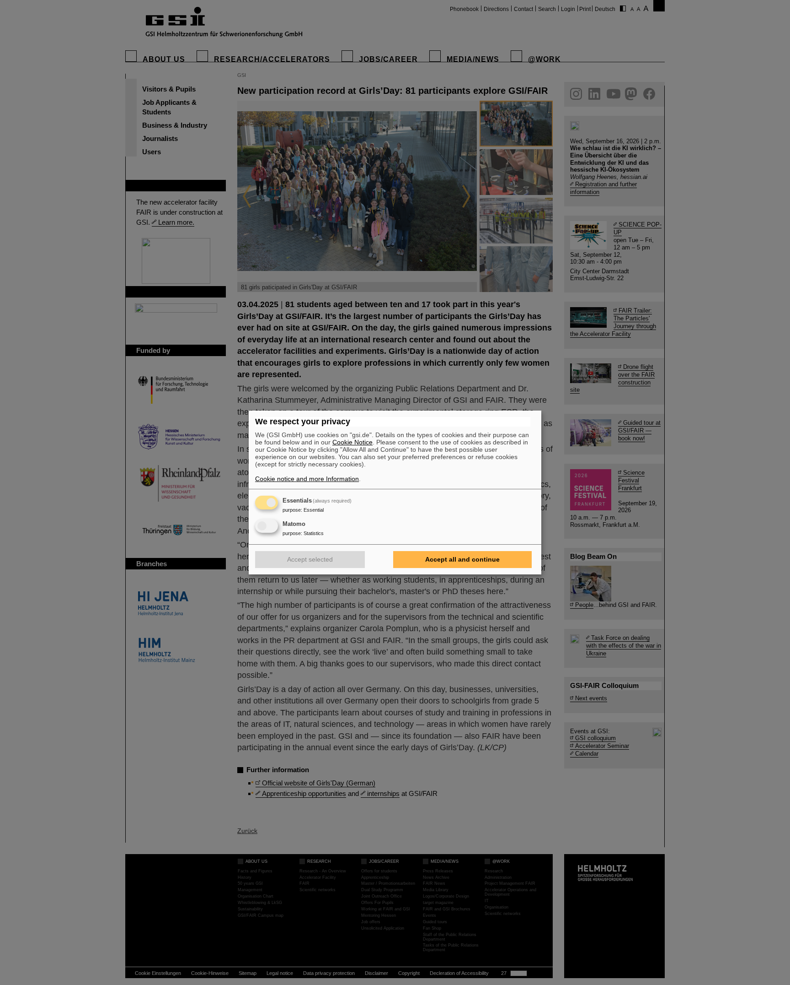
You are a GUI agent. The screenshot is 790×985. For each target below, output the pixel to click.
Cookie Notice (352, 442)
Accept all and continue (462, 559)
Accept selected (310, 559)
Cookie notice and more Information (307, 478)
